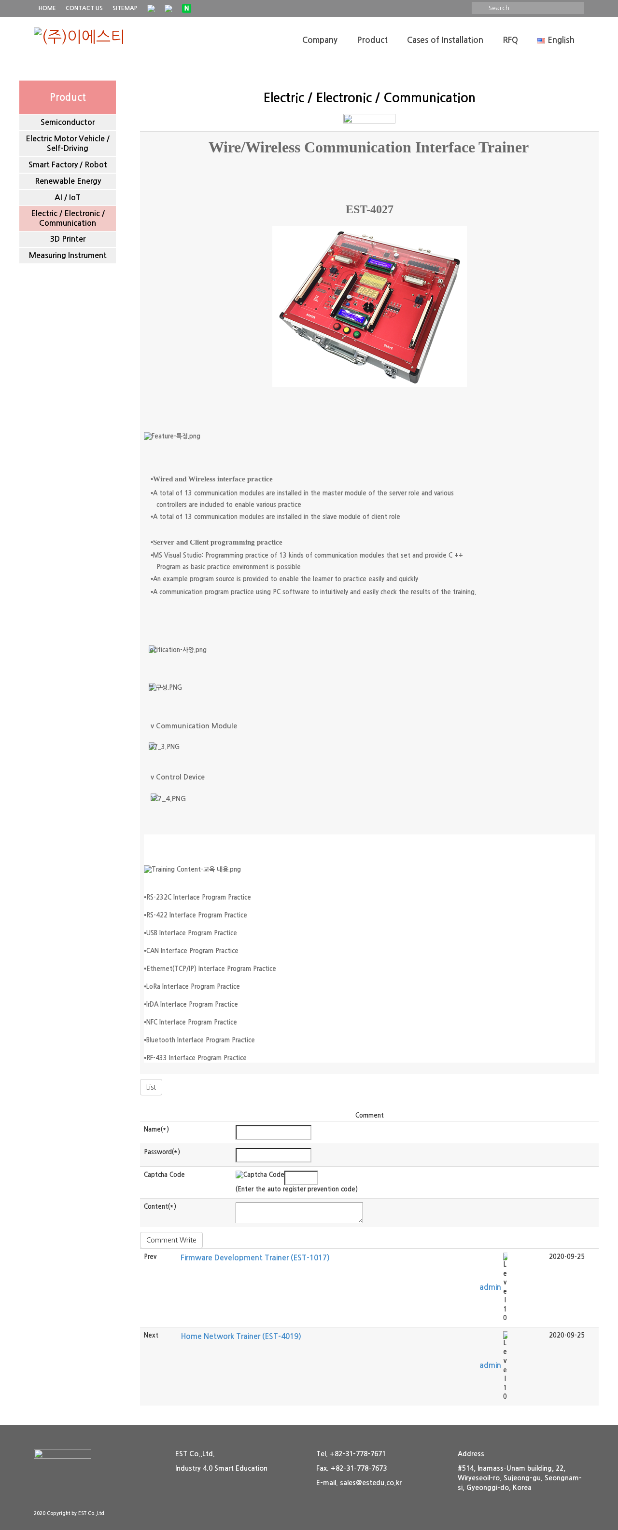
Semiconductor (68, 122)
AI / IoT (68, 197)
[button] (490, 1287)
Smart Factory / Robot (67, 164)
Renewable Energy (68, 181)
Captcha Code (164, 1175)
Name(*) (156, 1129)
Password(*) (162, 1152)
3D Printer (67, 239)
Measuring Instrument (68, 255)
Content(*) (160, 1206)
